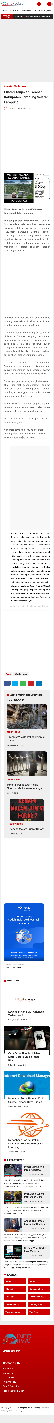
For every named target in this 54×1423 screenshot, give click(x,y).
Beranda (8, 86)
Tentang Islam (35, 1304)
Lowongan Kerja (36, 1296)
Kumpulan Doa (36, 1289)
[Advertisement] (27, 50)
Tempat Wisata (12, 1304)
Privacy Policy (9, 1382)
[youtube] (23, 1356)
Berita (27, 1174)
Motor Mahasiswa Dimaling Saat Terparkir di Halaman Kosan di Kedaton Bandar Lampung (35, 1168)
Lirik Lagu (10, 1296)
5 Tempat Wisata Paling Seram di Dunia (26, 738)
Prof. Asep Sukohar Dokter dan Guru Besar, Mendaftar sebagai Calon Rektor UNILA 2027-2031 (36, 1195)
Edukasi (9, 1289)
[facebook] (7, 683)
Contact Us (8, 1373)
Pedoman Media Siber (13, 1391)
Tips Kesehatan (12, 1312)
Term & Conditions (11, 1386)
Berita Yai (14, 11)
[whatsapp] (23, 683)
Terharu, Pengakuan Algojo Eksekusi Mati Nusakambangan (25, 786)
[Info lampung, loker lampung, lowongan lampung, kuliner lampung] (14, 6)
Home (5, 11)
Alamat (8, 1281)
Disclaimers (8, 1377)
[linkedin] (39, 683)
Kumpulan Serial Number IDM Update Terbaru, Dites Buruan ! (25, 1100)
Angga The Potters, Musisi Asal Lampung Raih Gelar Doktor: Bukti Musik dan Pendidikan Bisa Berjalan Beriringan (36, 1222)
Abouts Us (8, 1368)
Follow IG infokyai (42, 11)
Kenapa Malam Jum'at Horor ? (27, 828)
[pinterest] (31, 683)
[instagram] (19, 1356)
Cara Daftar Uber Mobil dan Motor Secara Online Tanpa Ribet (24, 1057)
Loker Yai (26, 11)
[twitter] (15, 683)
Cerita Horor (20, 86)
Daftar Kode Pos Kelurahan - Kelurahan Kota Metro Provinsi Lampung (26, 1143)
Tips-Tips (33, 1312)
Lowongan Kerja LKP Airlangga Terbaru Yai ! (26, 1013)
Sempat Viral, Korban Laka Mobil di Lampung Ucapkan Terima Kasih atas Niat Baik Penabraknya (36, 1250)
